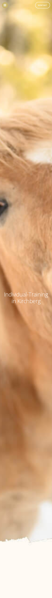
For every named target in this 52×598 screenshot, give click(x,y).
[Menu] (5, 5)
